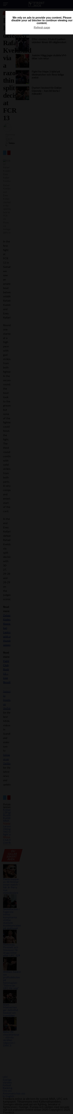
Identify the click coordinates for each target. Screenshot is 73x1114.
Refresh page (42, 27)
